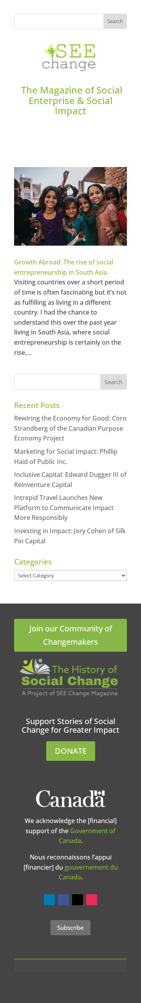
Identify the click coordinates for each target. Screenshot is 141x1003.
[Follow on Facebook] (63, 899)
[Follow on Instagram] (91, 899)
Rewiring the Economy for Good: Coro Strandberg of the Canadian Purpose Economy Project (70, 428)
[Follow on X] (77, 899)
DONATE (71, 751)
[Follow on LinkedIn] (49, 899)
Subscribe (70, 927)
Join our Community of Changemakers (70, 635)
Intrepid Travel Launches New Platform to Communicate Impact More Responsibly (64, 507)
